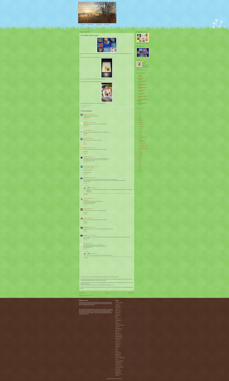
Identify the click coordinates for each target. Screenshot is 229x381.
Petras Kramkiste (86, 166)
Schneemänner (117, 362)
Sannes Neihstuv (86, 227)
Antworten (85, 118)
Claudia (84, 198)
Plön (116, 351)
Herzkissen (117, 333)
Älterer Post (131, 293)
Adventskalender (118, 302)
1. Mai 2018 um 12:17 (93, 187)
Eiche (116, 322)
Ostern (116, 347)
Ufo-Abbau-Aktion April (143, 137)
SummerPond (117, 373)
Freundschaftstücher (118, 325)
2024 (139, 110)
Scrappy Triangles (118, 365)
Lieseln (116, 341)
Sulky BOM (117, 372)
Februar (140, 152)
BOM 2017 (117, 313)
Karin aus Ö (85, 122)
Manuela (85, 114)
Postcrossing (117, 352)
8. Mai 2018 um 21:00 (93, 253)
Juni (139, 131)
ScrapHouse (117, 364)
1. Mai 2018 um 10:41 (90, 208)
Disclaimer (106, 24)
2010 (139, 169)
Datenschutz (91, 24)
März (140, 150)
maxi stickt (140, 75)
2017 (139, 156)
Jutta (84, 243)
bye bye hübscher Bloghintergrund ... (142, 141)
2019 (139, 117)
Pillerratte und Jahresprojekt (143, 145)
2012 (139, 165)
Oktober (140, 124)
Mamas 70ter (117, 343)
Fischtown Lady (86, 177)
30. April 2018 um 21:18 (88, 130)
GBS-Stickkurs (117, 328)
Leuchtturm (117, 339)
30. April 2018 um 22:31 (91, 147)
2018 (139, 119)
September (141, 126)
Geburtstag (140, 138)
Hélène (116, 331)
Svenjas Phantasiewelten (142, 81)
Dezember (140, 120)
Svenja (116, 375)
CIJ (116, 317)
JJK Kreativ (85, 235)
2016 (139, 158)
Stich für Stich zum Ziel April (143, 146)
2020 (139, 115)
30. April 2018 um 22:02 (90, 138)
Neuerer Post (82, 293)
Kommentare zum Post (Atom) (88, 295)
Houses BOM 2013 (118, 336)
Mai (139, 133)
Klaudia (87, 103)
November (141, 122)
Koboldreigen (117, 338)
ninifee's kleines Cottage (142, 96)
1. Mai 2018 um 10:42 (90, 218)
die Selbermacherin (141, 90)
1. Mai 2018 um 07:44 (91, 156)
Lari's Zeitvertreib (92, 5)
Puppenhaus (117, 354)
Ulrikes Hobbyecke (141, 93)
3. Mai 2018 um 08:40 (91, 235)
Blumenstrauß (117, 310)
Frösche (116, 326)
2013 (139, 164)
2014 (139, 162)
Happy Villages (118, 330)
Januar (140, 154)
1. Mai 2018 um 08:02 (93, 177)
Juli (139, 130)
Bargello (116, 309)
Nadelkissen (117, 344)
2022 (139, 112)
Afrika (116, 304)
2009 (139, 171)
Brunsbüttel (117, 315)
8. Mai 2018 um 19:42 (89, 243)
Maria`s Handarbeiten (142, 84)
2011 (139, 167)
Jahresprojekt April (142, 143)
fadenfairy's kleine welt (142, 103)
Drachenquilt (117, 320)
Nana (84, 138)
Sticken (84, 107)
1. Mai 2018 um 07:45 (93, 166)
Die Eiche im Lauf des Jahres (143, 148)
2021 (139, 113)
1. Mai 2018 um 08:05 (90, 198)
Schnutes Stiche (140, 78)
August (140, 128)
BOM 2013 (117, 312)
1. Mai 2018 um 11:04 (93, 227)
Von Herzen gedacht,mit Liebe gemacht (143, 100)
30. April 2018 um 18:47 (92, 122)
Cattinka (85, 218)
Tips (87, 187)
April (140, 135)
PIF (116, 349)
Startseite (83, 24)
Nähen (116, 346)
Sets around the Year (118, 367)
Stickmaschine (117, 370)
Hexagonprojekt (118, 335)
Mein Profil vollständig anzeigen (142, 69)
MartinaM (85, 157)
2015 (139, 160)
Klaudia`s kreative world (142, 87)
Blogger (120, 378)
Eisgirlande (117, 323)
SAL (116, 359)
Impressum (99, 24)
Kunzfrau (85, 147)
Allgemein (117, 305)
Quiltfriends (117, 356)
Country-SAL (117, 318)
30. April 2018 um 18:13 (91, 114)
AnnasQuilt (117, 307)
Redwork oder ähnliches (119, 357)
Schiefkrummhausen (118, 360)
